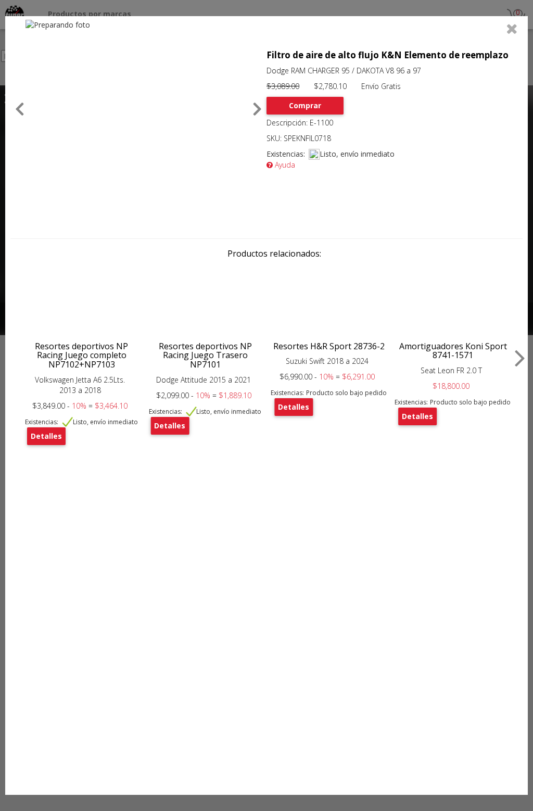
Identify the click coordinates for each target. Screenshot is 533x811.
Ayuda (284, 165)
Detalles (46, 436)
